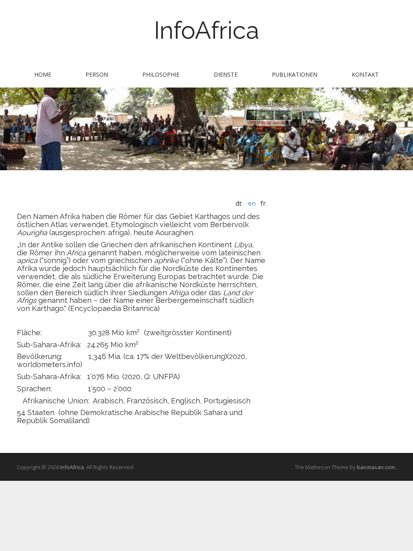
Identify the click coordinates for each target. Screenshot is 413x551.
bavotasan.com (376, 467)
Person (97, 74)
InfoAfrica (206, 30)
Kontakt (365, 74)
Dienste (226, 74)
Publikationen (294, 74)
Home (42, 74)
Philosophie (160, 74)
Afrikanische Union (55, 401)
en (252, 203)
